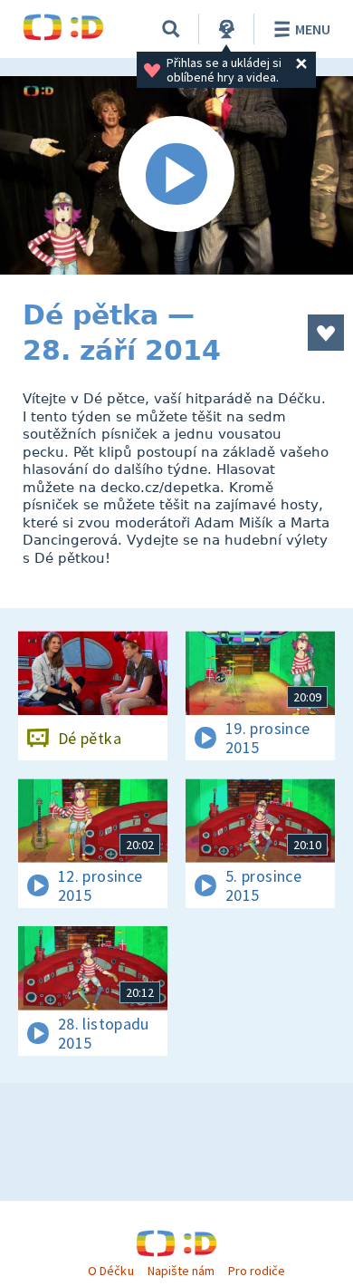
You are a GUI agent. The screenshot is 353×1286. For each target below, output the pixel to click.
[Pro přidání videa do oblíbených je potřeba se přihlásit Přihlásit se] (326, 332)
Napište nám (181, 1270)
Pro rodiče (256, 1270)
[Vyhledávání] (171, 29)
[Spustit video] (176, 175)
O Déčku (110, 1270)
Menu (312, 29)
